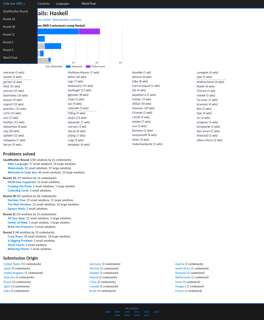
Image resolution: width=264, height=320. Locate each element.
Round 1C (9, 34)
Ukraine (94, 268)
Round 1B (9, 27)
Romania (181, 273)
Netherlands (183, 277)
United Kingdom (14, 273)
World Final (10, 57)
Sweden (94, 273)
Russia (8, 282)
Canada (94, 286)
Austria (179, 264)
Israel (178, 282)
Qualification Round (15, 11)
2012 (146, 312)
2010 (127, 312)
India (7, 291)
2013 (156, 312)
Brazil (93, 291)
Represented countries (67, 19)
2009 (117, 312)
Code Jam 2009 (14, 3)
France (179, 291)
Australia (9, 277)
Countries (44, 3)
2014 (117, 315)
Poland (93, 277)
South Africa (183, 268)
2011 (137, 312)
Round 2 (8, 42)
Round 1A (9, 19)
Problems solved (40, 19)
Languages (62, 3)
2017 (146, 315)
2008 (107, 312)
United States (12, 264)
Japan (7, 268)
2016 (137, 315)
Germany (95, 264)
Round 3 (8, 50)
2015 (127, 315)
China (93, 282)
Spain (7, 286)
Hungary (180, 286)
